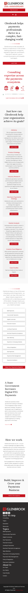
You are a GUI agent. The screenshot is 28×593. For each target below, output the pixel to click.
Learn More (14, 147)
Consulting (6, 518)
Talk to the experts (14, 495)
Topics (4, 520)
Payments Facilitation (8, 562)
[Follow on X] (4, 513)
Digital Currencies (7, 537)
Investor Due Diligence (14, 249)
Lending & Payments (8, 545)
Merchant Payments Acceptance (11, 548)
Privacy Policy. (19, 590)
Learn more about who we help (14, 98)
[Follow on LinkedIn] (6, 513)
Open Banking (6, 551)
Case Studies (14, 268)
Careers (5, 575)
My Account (14, 10)
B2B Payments (7, 531)
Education (5, 523)
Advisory (14, 130)
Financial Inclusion (7, 542)
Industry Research (14, 176)
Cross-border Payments (9, 534)
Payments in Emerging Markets (11, 554)
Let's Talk (14, 63)
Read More (7, 424)
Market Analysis (14, 223)
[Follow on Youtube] (9, 513)
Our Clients (6, 570)
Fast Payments (7, 540)
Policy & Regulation (8, 559)
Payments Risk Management (10, 556)
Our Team (5, 567)
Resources (5, 526)
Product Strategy (14, 152)
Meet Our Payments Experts (14, 367)
